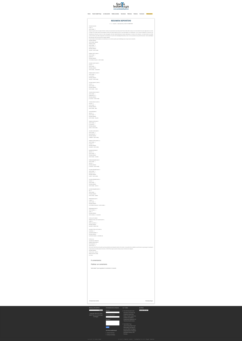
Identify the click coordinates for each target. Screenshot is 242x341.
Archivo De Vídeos (111, 334)
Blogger (96, 316)
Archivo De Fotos (110, 332)
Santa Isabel (98, 339)
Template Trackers (128, 339)
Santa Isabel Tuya (127, 324)
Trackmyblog (137, 339)
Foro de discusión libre (129, 310)
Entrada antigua (149, 300)
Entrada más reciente (94, 300)
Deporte (114, 23)
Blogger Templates (150, 339)
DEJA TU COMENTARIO (128, 23)
